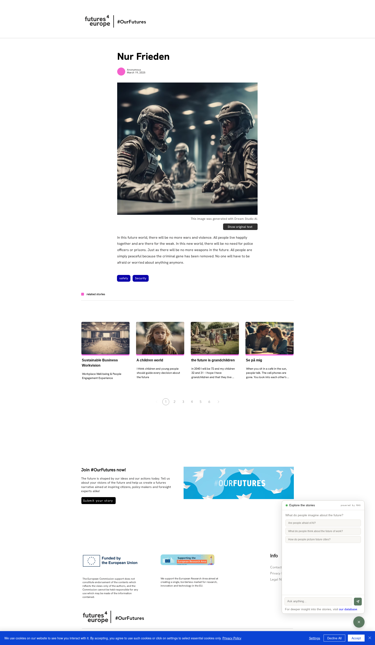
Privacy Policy (280, 573)
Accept (356, 638)
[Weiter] (218, 401)
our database (348, 609)
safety (123, 278)
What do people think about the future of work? (315, 531)
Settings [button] (314, 638)
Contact (276, 567)
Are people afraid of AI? (302, 522)
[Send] (358, 601)
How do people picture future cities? (309, 539)
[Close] (369, 638)
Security (140, 278)
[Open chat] (359, 622)
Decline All (334, 638)
